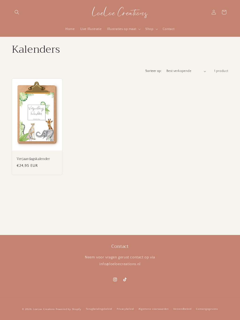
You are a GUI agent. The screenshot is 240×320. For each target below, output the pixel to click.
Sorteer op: (153, 71)
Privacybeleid (125, 309)
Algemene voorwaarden (154, 309)
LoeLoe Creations (44, 309)
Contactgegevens (207, 309)
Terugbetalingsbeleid (99, 309)
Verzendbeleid (182, 309)
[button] (17, 12)
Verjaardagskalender (33, 159)
